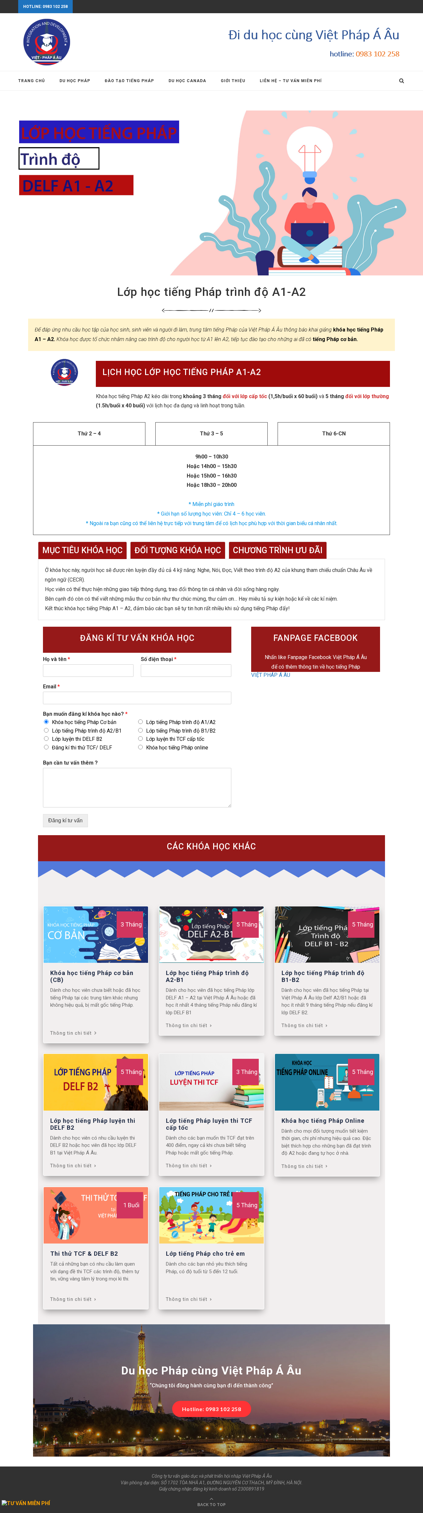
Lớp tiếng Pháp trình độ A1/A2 (181, 722)
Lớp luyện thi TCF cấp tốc (175, 739)
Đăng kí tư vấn (65, 820)
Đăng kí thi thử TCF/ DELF (82, 747)
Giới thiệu (233, 81)
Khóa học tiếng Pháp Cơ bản (84, 722)
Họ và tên (56, 659)
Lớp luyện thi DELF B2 (77, 739)
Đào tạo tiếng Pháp (129, 81)
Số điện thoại (158, 659)
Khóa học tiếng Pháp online (177, 747)
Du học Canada (187, 81)
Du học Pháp (74, 81)
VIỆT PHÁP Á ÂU (270, 675)
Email (51, 686)
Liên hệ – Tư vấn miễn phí (291, 81)
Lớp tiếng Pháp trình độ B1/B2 (181, 731)
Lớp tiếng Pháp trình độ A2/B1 (87, 731)
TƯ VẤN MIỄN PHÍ (28, 1503)
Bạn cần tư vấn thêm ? (70, 763)
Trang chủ (31, 81)
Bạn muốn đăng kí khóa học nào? (85, 714)
